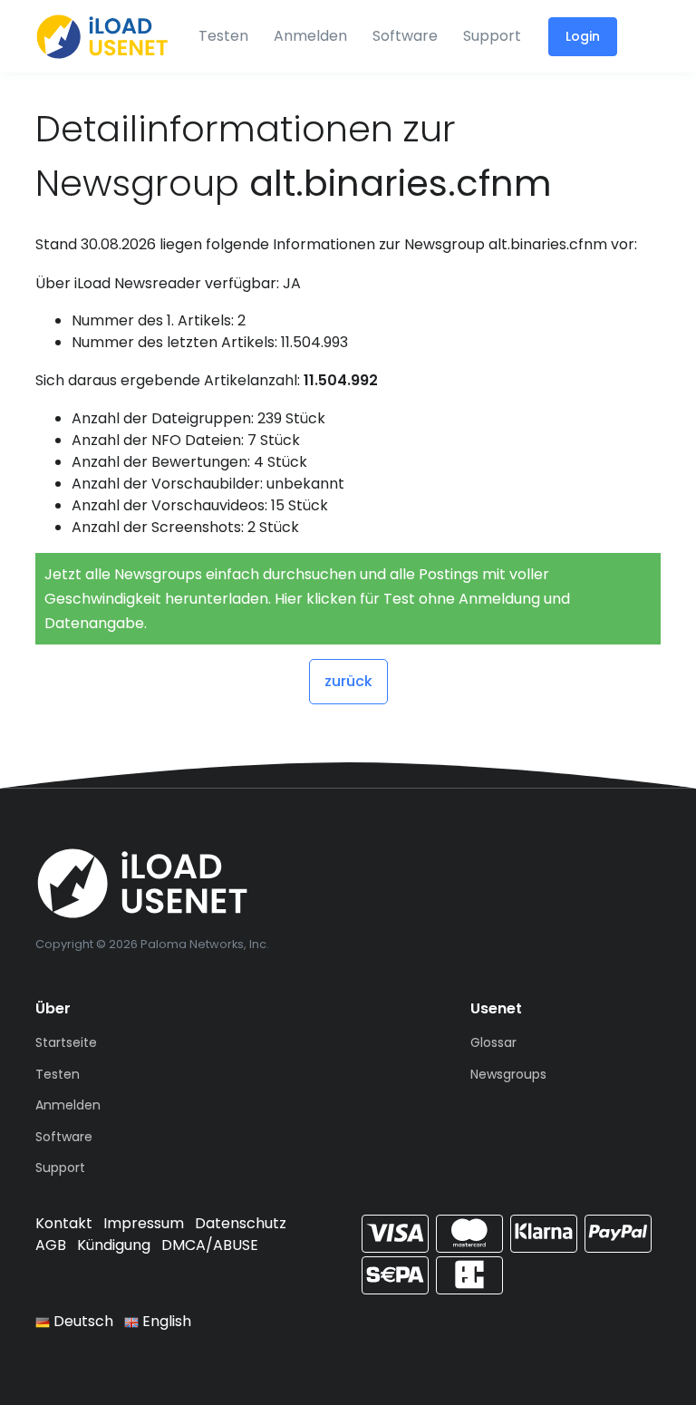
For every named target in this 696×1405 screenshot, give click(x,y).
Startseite (66, 1042)
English (165, 1321)
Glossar (493, 1042)
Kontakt (63, 1223)
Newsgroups (508, 1074)
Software (405, 35)
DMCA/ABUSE (209, 1245)
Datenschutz (240, 1223)
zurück (348, 681)
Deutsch (81, 1321)
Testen (223, 35)
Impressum (143, 1223)
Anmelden (310, 35)
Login (583, 36)
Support (492, 35)
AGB (50, 1245)
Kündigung (113, 1245)
